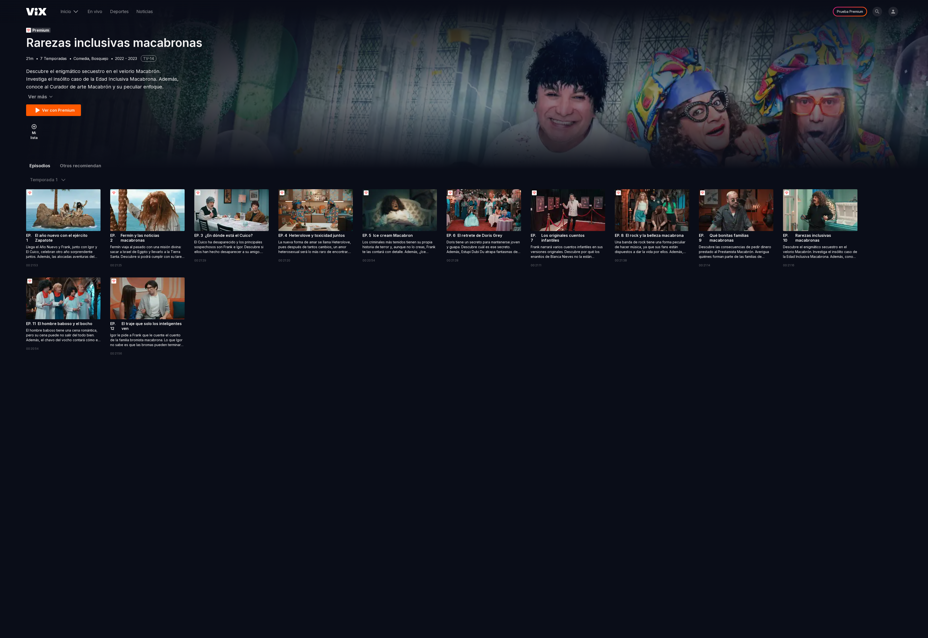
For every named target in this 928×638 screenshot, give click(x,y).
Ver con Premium (58, 110)
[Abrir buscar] (877, 11)
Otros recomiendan (80, 165)
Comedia (81, 58)
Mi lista (34, 135)
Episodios (39, 165)
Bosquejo (99, 58)
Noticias (144, 11)
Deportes (119, 11)
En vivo (94, 11)
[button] (63, 228)
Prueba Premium (850, 11)
